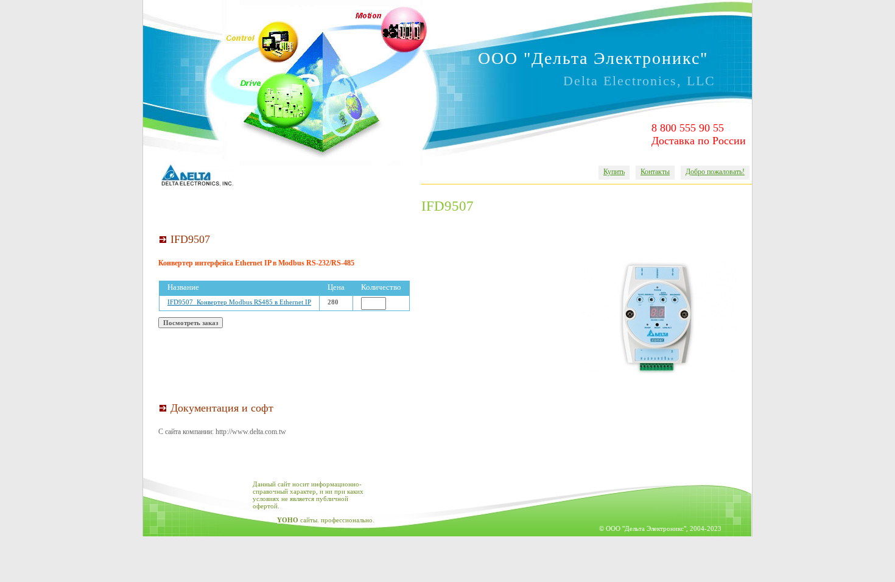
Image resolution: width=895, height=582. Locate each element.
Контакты (655, 171)
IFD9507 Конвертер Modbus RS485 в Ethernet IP (239, 302)
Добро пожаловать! (715, 171)
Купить (614, 171)
